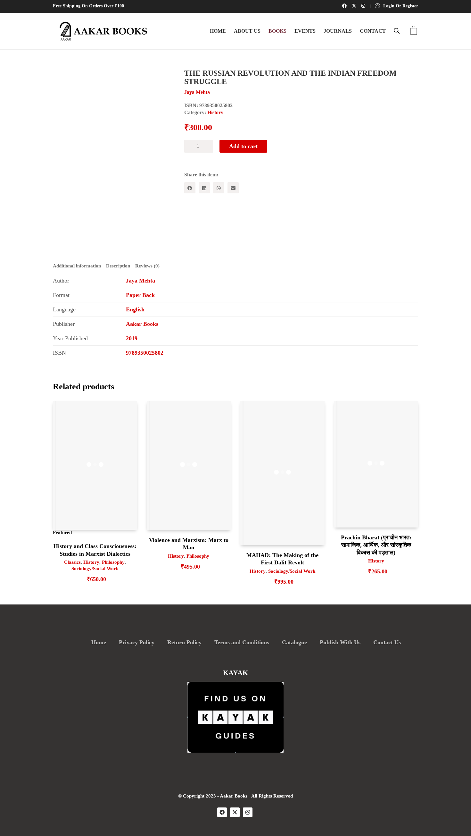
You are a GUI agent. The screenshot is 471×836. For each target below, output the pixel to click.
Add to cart (243, 146)
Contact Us (387, 642)
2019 (131, 338)
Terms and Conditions (241, 642)
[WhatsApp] (218, 187)
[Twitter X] (235, 812)
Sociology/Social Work (95, 568)
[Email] (233, 187)
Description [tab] (118, 265)
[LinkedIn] (204, 187)
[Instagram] (247, 812)
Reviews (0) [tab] (147, 265)
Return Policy (184, 642)
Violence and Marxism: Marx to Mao (188, 544)
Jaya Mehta (140, 280)
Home (98, 642)
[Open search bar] (397, 31)
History (215, 112)
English (135, 309)
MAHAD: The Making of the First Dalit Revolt (282, 559)
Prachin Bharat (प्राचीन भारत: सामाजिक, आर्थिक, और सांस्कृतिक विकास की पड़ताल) (376, 545)
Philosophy (113, 562)
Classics (72, 562)
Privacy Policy (136, 642)
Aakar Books (142, 324)
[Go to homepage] (101, 31)
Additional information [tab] (77, 265)
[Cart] (413, 31)
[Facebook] (189, 187)
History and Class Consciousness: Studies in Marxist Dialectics (95, 550)
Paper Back (140, 295)
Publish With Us (340, 642)
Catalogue (294, 642)
